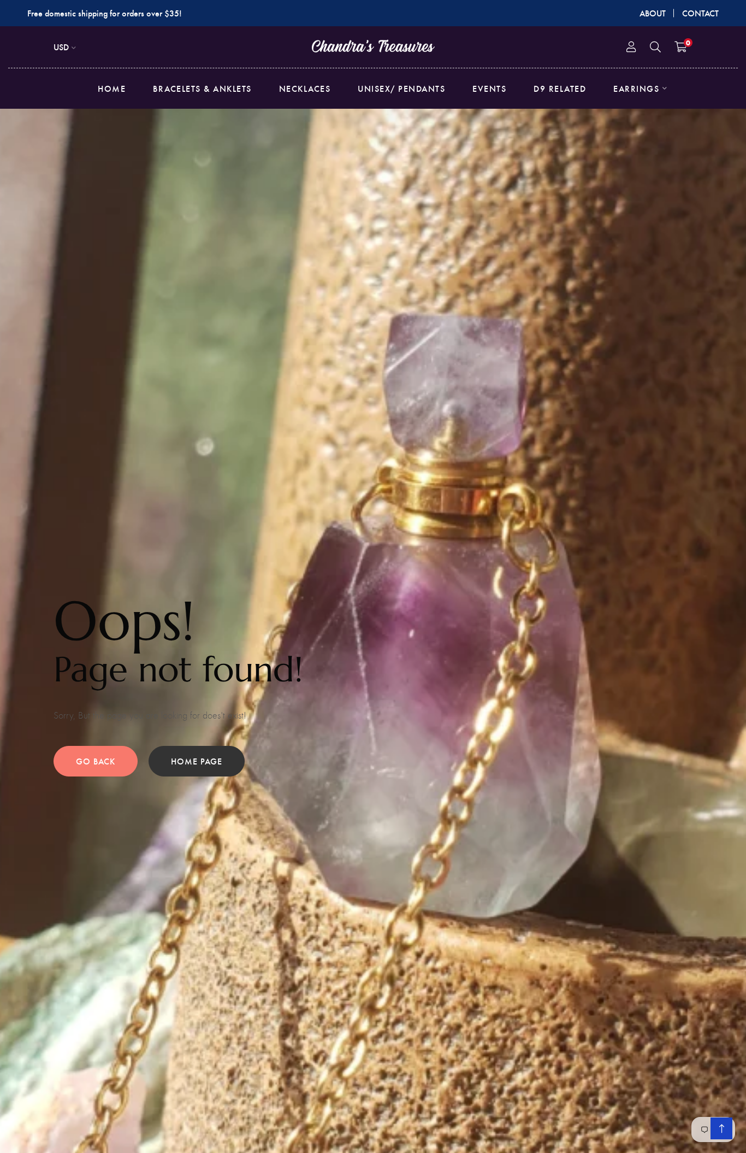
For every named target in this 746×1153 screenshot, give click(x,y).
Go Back (95, 761)
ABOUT (653, 13)
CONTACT (700, 13)
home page (196, 761)
